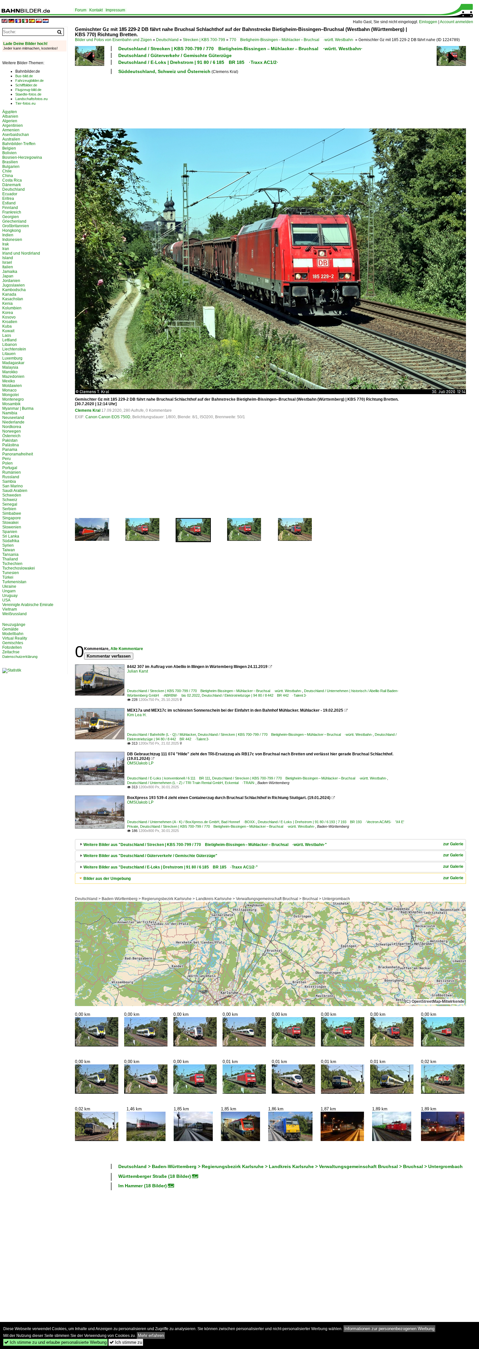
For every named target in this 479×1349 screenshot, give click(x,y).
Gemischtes (12, 643)
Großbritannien (15, 226)
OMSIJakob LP (140, 763)
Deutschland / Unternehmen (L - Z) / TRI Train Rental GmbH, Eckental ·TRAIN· (191, 783)
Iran (5, 248)
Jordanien (11, 280)
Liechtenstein (14, 349)
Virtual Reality (14, 638)
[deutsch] (11, 21)
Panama (9, 449)
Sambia (9, 481)
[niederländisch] (46, 21)
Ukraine (9, 586)
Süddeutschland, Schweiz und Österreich (164, 71)
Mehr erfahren (151, 1335)
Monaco (9, 390)
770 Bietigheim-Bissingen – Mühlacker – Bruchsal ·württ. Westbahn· (291, 39)
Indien (7, 235)
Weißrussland (14, 614)
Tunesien (10, 573)
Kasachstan (12, 299)
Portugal (9, 468)
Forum (80, 10)
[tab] (270, 844)
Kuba (7, 326)
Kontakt (96, 10)
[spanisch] (32, 21)
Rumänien (11, 472)
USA (6, 600)
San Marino (12, 486)
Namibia (9, 413)
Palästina (10, 445)
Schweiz (9, 499)
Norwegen (11, 431)
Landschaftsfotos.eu (31, 99)
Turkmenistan (14, 582)
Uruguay (10, 595)
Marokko (10, 372)
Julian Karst (137, 671)
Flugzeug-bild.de (28, 90)
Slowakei (10, 522)
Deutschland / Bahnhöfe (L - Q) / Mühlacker (161, 734)
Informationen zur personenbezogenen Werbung (389, 1328)
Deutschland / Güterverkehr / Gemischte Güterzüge (175, 55)
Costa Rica (12, 180)
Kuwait (8, 331)
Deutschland (167, 39)
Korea (7, 312)
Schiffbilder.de (26, 85)
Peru (6, 458)
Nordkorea (11, 426)
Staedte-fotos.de (28, 94)
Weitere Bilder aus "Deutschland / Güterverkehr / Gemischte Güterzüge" (150, 855)
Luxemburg (12, 358)
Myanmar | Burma (18, 408)
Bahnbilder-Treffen (19, 143)
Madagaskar (13, 363)
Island (7, 258)
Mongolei (10, 395)
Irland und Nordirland (21, 253)
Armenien (11, 130)
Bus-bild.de (24, 76)
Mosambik (11, 404)
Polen (7, 463)
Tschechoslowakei (18, 568)
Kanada (9, 294)
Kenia (7, 303)
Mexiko (8, 381)
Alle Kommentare (126, 648)
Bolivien (9, 153)
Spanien (9, 531)
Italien (7, 267)
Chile (7, 171)
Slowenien (11, 527)
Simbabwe (11, 513)
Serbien (9, 509)
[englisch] (4, 21)
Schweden (11, 495)
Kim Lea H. (137, 715)
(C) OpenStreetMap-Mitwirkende (434, 1001)
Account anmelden (456, 22)
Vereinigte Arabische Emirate (27, 604)
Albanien (10, 116)
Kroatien (9, 321)
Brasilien (10, 162)
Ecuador (9, 194)
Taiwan (8, 550)
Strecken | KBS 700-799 (204, 39)
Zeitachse (11, 652)
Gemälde (10, 629)
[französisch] (18, 21)
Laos (6, 335)
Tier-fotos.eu (25, 103)
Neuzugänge (13, 624)
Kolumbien (12, 308)
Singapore (11, 518)
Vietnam (9, 609)
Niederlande (13, 422)
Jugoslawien (13, 285)
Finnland (10, 207)
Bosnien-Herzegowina (22, 157)
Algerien (9, 121)
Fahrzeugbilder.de (29, 80)
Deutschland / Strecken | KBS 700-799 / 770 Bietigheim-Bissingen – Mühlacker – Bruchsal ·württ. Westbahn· (240, 48)
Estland (9, 203)
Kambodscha (14, 290)
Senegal (9, 504)
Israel (7, 262)
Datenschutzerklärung (19, 657)
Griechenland (14, 221)
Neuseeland (13, 417)
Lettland (9, 340)
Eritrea (8, 198)
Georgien (10, 217)
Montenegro (13, 399)
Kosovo (9, 317)
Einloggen (428, 22)
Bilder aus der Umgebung (107, 878)
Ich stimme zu (125, 1342)
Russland (10, 477)
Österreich (11, 436)
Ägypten (9, 112)
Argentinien (12, 125)
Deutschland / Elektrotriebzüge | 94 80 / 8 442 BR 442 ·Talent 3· (254, 695)
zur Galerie (453, 844)
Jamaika (9, 271)
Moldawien (12, 385)
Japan (7, 276)
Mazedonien (13, 376)
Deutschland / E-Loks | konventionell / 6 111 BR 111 (168, 778)
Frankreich (11, 212)
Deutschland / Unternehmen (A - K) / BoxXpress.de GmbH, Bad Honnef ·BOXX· (191, 822)
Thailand (10, 559)
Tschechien (12, 563)
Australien (11, 139)
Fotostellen (12, 647)
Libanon (9, 344)
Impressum (115, 10)
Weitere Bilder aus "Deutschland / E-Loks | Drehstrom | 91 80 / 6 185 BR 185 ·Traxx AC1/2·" (170, 867)
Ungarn (9, 591)
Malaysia (10, 367)
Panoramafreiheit (17, 454)
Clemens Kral (87, 410)
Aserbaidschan (15, 134)
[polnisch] (39, 21)
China (7, 175)
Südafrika (10, 541)
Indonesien (12, 239)
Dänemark (11, 185)
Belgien (9, 148)
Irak (5, 244)
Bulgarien (11, 166)
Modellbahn (12, 633)
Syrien (8, 545)
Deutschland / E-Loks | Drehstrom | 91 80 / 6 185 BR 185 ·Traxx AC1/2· (198, 62)
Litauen (9, 353)
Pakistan (10, 440)
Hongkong (11, 230)
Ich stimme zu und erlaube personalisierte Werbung (55, 1342)
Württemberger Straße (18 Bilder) (154, 1176)
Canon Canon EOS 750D (107, 417)
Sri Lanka (10, 536)
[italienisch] (25, 21)
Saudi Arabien (14, 490)
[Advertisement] (242, 100)
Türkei (7, 577)
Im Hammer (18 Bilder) (142, 1185)
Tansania (10, 554)
